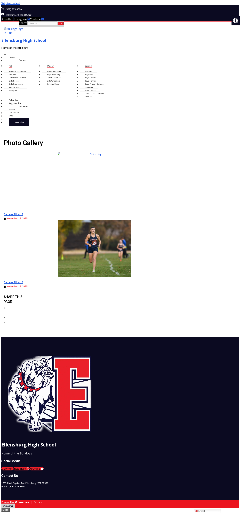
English (201, 511)
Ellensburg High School (23, 40)
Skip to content (10, 3)
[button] (16, 309)
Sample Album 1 (13, 282)
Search (23, 23)
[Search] (61, 23)
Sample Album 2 (13, 214)
